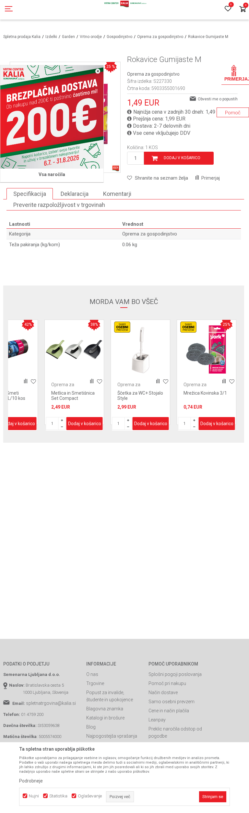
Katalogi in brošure (105, 717)
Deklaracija (75, 193)
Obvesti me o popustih (218, 99)
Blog (91, 727)
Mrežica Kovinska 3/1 (205, 393)
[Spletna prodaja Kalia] (124, 10)
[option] (74, 372)
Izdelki (51, 36)
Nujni (34, 796)
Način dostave (163, 692)
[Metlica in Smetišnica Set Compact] (74, 349)
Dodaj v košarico (182, 158)
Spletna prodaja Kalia (22, 36)
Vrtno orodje (91, 36)
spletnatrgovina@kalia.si (51, 703)
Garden (68, 36)
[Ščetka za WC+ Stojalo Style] (140, 349)
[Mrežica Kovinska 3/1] (206, 349)
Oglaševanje (90, 796)
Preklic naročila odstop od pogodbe (175, 732)
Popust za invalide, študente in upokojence (109, 696)
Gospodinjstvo (119, 36)
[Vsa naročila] (51, 117)
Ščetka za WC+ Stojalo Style (140, 395)
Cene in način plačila (168, 710)
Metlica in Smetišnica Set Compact (73, 395)
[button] (157, 178)
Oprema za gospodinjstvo (160, 36)
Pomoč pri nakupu (167, 683)
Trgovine (95, 683)
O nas (92, 674)
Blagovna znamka (104, 708)
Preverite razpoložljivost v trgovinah (59, 204)
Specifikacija (29, 193)
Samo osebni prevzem (171, 701)
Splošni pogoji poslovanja (175, 674)
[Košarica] (242, 9)
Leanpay (157, 719)
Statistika (58, 796)
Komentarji (117, 193)
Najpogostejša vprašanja (111, 736)
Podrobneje (31, 780)
